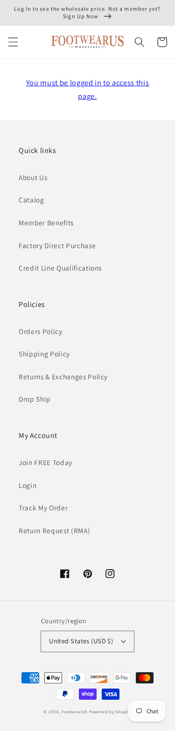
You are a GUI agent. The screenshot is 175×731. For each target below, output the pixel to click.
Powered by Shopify (110, 712)
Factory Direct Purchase (57, 245)
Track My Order (43, 507)
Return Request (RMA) (54, 530)
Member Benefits (46, 222)
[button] (12, 42)
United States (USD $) (81, 640)
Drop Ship (35, 399)
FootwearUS (75, 712)
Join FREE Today (45, 462)
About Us (33, 177)
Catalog (31, 199)
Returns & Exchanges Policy (63, 376)
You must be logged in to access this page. (87, 89)
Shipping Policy (44, 353)
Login (27, 485)
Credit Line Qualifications (60, 267)
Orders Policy (41, 331)
